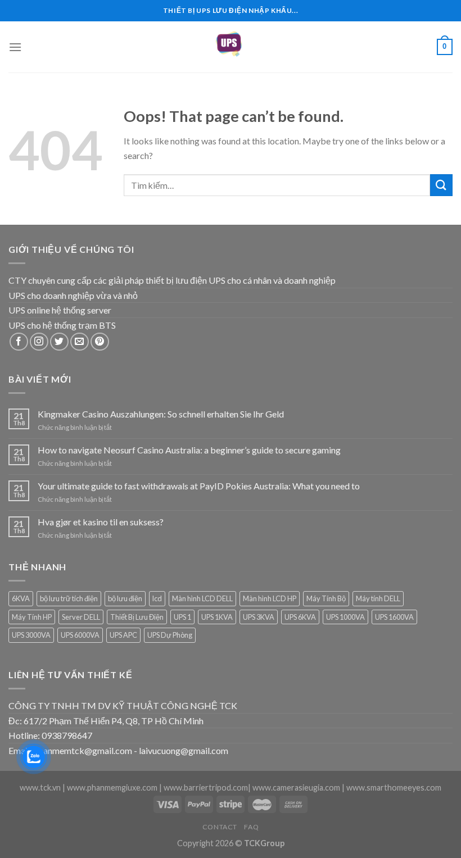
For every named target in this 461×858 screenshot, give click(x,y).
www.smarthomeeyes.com (393, 787)
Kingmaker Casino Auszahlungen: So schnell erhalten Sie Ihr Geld (161, 413)
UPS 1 (182, 616)
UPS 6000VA (80, 634)
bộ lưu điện (125, 598)
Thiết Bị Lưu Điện (137, 616)
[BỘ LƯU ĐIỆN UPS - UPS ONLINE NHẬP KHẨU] (230, 46)
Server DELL (81, 616)
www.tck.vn (40, 787)
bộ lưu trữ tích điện (69, 598)
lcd (157, 598)
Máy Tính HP (32, 616)
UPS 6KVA (300, 616)
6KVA (21, 598)
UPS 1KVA (217, 616)
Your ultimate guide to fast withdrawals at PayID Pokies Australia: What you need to (199, 485)
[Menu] (15, 47)
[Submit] (441, 185)
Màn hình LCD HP (269, 598)
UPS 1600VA (394, 616)
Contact (219, 827)
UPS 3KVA (258, 616)
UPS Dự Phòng (169, 634)
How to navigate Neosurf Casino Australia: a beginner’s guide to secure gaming (189, 449)
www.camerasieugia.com (296, 787)
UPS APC (123, 634)
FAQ (251, 827)
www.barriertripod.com (206, 787)
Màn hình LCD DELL (202, 598)
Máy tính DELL (378, 598)
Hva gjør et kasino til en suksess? (101, 521)
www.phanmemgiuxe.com (112, 787)
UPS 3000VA (31, 634)
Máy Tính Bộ (326, 598)
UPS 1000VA (345, 616)
